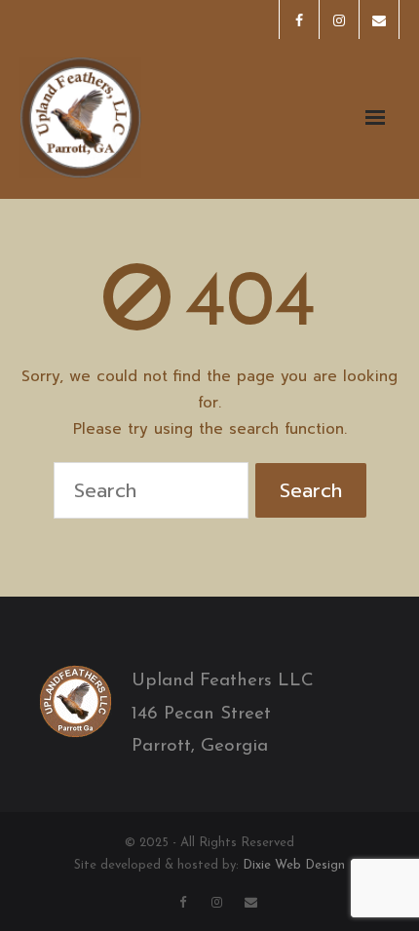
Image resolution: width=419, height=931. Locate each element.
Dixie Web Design (294, 865)
